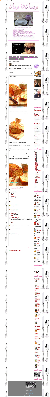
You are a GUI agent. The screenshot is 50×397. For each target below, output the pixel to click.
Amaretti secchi (36, 352)
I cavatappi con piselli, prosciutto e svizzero (38, 177)
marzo (36, 180)
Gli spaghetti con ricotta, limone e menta (37, 173)
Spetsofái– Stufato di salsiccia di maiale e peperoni (38, 305)
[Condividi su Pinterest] (22, 187)
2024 (35, 154)
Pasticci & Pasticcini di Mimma (37, 341)
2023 (35, 155)
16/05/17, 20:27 (17, 217)
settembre (36, 165)
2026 (35, 152)
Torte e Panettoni (19, 188)
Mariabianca (12, 209)
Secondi (21, 57)
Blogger (29, 395)
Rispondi (12, 194)
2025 (35, 153)
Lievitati (14, 57)
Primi (18, 57)
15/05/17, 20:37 (16, 209)
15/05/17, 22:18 (14, 213)
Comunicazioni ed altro (36, 115)
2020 (35, 158)
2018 (35, 160)
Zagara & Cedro (36, 333)
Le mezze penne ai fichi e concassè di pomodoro (39, 251)
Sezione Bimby (35, 143)
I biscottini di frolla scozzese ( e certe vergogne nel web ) (39, 216)
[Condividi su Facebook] (21, 187)
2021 (35, 157)
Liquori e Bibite (35, 126)
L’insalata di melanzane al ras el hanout (38, 170)
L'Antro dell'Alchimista (37, 308)
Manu (11, 191)
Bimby (36, 57)
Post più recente (12, 247)
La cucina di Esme (13, 217)
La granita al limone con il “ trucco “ (38, 210)
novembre (36, 163)
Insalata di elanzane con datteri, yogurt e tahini (38, 348)
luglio (36, 167)
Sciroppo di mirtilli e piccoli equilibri (37, 303)
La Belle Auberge (37, 297)
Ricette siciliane (11, 59)
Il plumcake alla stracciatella (37, 174)
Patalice (12, 213)
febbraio (36, 181)
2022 (35, 156)
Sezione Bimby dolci (14, 188)
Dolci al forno (25, 57)
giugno (36, 168)
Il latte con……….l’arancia (39, 230)
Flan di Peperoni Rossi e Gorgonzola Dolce (38, 310)
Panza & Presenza (37, 313)
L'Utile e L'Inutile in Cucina (37, 123)
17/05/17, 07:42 (15, 224)
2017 (35, 161)
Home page (16, 59)
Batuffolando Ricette (37, 279)
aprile (36, 179)
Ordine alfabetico (21, 59)
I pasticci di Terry (37, 318)
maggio (36, 169)
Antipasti (11, 57)
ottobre (36, 164)
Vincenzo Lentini (31, 393)
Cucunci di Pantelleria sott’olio (38, 203)
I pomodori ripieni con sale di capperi (37, 176)
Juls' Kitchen (36, 336)
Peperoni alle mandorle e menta (38, 258)
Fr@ (11, 196)
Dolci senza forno (31, 57)
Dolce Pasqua (38, 329)
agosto (36, 166)
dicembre (36, 162)
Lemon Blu (36, 321)
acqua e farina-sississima (36, 284)
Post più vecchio (29, 247)
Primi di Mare (35, 136)
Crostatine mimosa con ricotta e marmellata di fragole (38, 361)
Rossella (12, 224)
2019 (35, 159)
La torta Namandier (38, 243)
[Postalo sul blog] (20, 187)
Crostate (35, 116)
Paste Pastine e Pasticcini (37, 134)
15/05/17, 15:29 (14, 196)
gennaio (36, 182)
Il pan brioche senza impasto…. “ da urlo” (39, 237)
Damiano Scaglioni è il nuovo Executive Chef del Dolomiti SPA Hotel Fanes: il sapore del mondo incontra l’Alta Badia (37, 288)
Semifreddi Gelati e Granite (37, 141)
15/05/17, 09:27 (14, 191)
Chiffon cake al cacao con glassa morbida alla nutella (38, 356)
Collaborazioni (35, 114)
